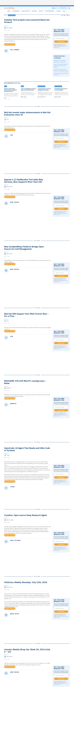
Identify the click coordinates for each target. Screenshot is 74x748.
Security (41, 11)
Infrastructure (25, 11)
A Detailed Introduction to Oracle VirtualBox (60, 89)
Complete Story (9, 44)
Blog (64, 11)
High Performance (49, 11)
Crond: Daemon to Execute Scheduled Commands (44, 89)
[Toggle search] (69, 8)
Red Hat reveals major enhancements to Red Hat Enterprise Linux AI (10, 90)
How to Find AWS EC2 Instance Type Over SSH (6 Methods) (28, 89)
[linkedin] (55, 8)
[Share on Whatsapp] (69, 15)
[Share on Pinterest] (67, 15)
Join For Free (61, 41)
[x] (57, 8)
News (9, 11)
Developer (34, 11)
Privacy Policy (57, 47)
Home (5, 15)
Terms (67, 46)
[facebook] (53, 8)
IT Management (15, 11)
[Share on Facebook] (64, 15)
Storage (59, 11)
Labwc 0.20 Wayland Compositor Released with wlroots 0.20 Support (61, 66)
